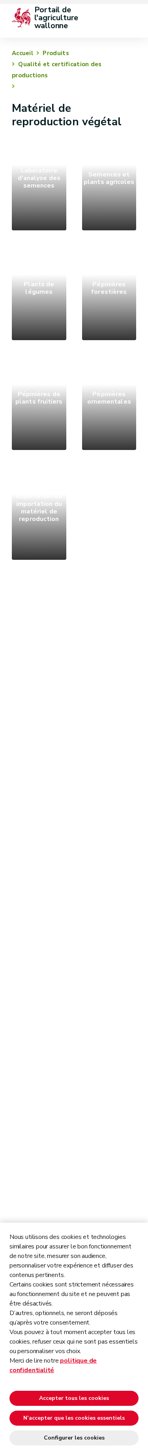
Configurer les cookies (74, 1438)
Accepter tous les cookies (74, 1398)
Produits (56, 53)
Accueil (22, 53)
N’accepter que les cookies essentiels (74, 1418)
